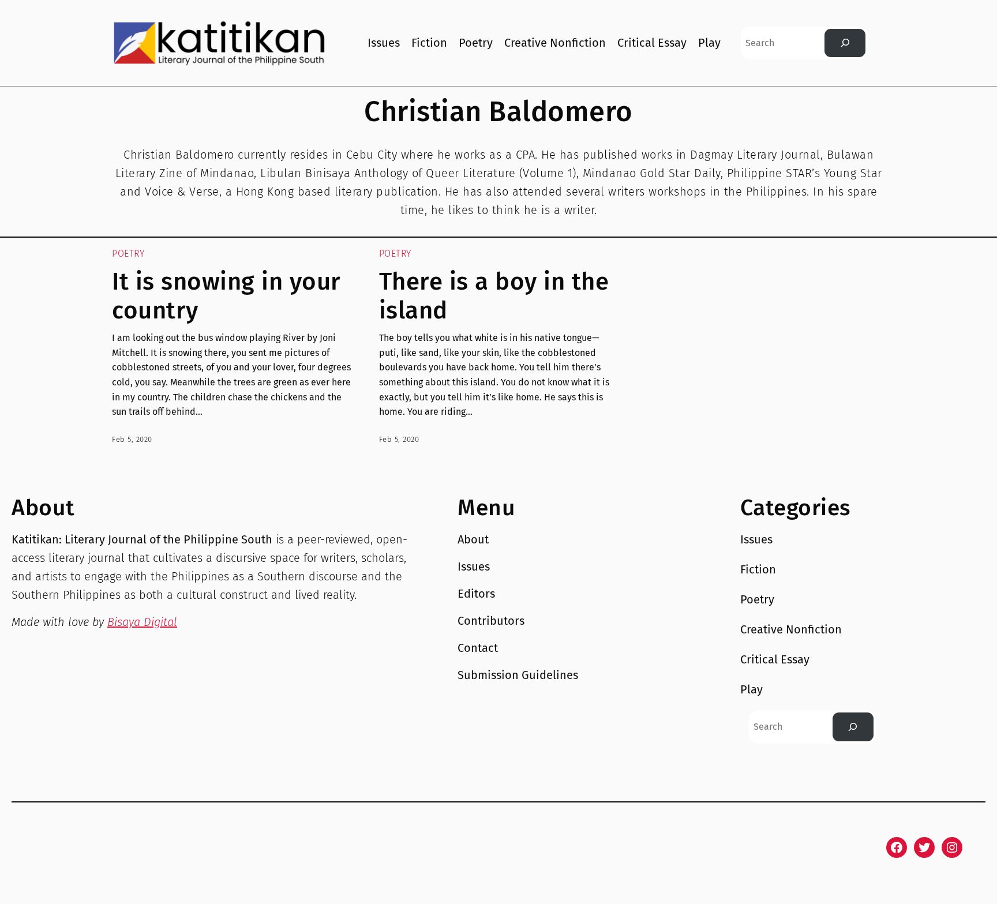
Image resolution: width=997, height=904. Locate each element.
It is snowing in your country (226, 296)
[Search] (844, 43)
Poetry (128, 253)
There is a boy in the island (494, 296)
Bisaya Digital (142, 622)
